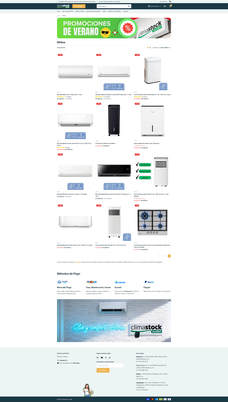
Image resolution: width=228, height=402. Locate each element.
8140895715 (63, 360)
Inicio (58, 11)
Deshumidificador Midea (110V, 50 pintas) (146, 143)
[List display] (150, 47)
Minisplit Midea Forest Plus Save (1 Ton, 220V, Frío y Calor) (75, 245)
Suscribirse (103, 370)
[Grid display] (147, 47)
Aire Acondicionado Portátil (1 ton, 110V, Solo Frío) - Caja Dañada (151, 195)
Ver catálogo (78, 6)
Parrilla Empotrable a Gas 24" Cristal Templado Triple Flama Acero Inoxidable (152, 246)
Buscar (128, 6)
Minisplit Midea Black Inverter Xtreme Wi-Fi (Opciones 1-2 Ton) (113, 195)
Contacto (125, 11)
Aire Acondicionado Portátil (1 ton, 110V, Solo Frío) (110, 245)
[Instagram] (97, 357)
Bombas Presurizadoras (93, 11)
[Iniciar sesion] (165, 6)
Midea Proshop (80, 11)
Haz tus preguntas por (69, 363)
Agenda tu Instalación (114, 11)
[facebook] (105, 357)
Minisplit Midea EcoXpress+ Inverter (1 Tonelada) (72, 194)
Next (169, 256)
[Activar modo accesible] (170, 1)
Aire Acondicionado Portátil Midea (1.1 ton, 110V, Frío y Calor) (152, 94)
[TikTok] (109, 357)
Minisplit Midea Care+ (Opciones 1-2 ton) (69, 94)
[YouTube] (102, 357)
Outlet (104, 11)
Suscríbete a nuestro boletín (105, 362)
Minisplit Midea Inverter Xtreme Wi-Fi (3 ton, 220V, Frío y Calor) (74, 144)
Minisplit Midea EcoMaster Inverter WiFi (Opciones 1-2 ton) (113, 94)
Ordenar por (156, 47)
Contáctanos (163, 1)
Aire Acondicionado (67, 11)
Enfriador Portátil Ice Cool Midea (105, 143)
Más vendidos (165, 47)
